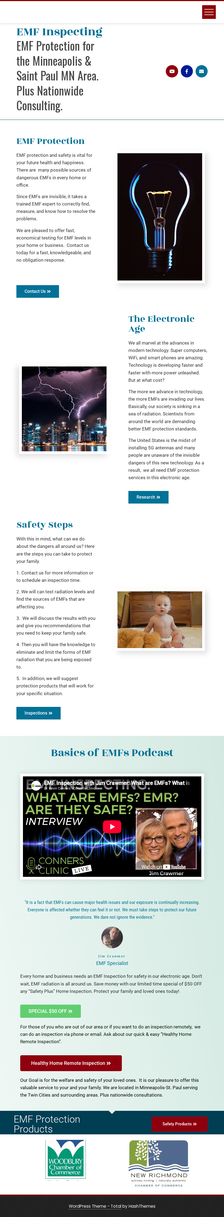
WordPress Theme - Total (95, 1206)
